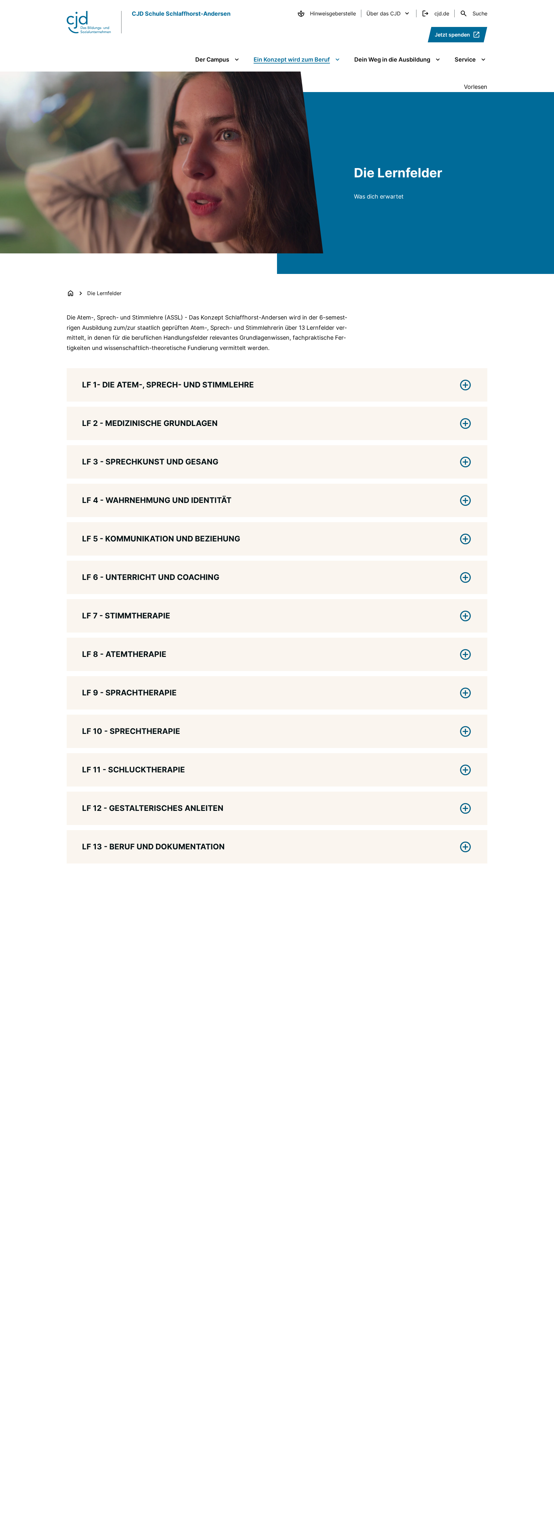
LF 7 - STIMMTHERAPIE (126, 615)
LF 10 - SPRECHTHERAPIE (131, 731)
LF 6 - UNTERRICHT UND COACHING (150, 577)
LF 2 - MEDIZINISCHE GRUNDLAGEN (150, 423)
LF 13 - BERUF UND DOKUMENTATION (153, 846)
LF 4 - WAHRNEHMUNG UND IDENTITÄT (156, 500)
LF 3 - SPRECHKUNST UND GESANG (150, 461)
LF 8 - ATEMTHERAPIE (124, 654)
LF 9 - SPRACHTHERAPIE (129, 692)
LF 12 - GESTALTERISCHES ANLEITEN (152, 808)
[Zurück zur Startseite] (70, 293)
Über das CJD (383, 13)
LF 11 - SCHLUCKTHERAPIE (133, 769)
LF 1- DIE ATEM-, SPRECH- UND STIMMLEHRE (168, 384)
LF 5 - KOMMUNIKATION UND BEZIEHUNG (161, 538)
